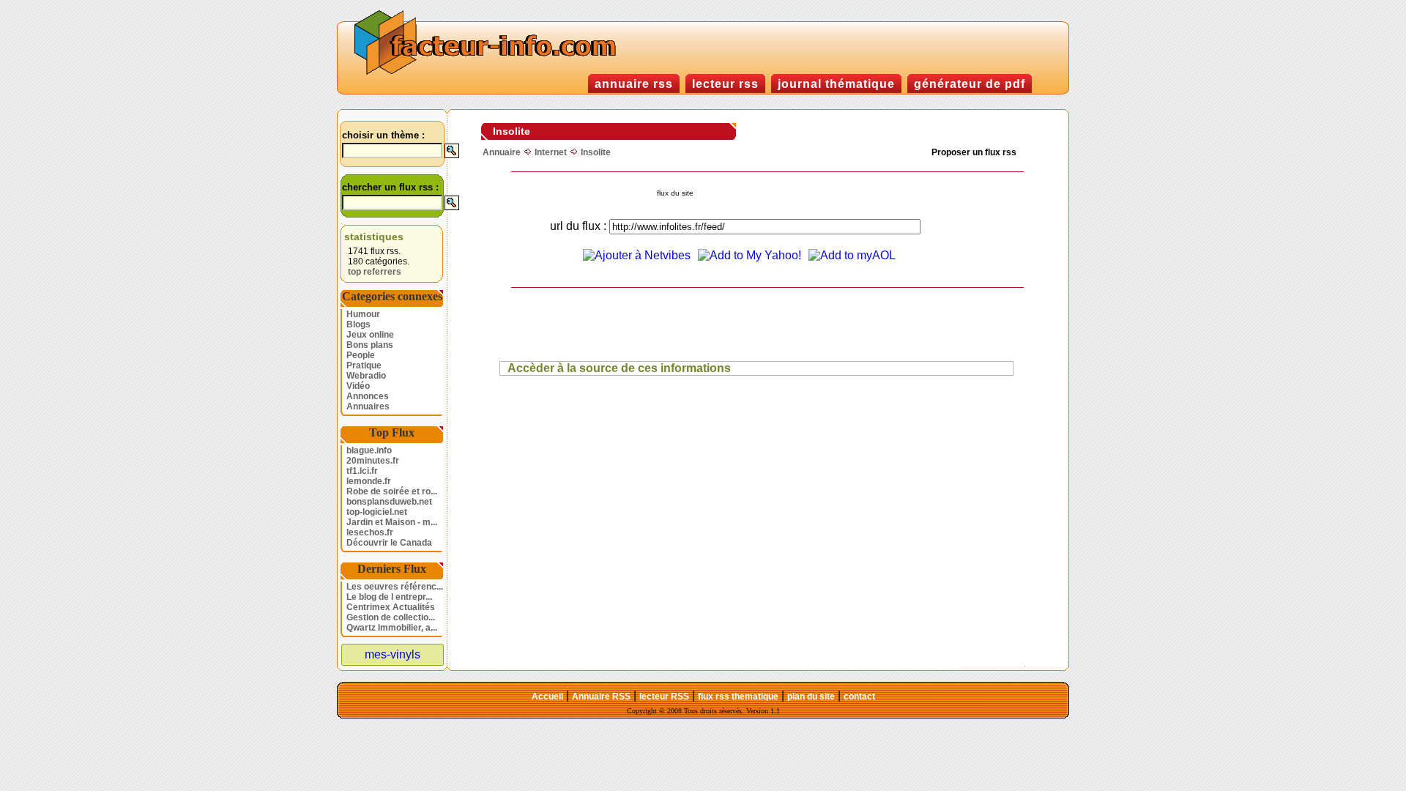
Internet (551, 152)
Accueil (547, 696)
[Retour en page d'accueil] (488, 73)
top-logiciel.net (376, 512)
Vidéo (358, 386)
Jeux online (370, 335)
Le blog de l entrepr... (389, 597)
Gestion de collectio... (390, 617)
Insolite (596, 152)
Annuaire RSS (601, 696)
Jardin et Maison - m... (391, 522)
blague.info (369, 450)
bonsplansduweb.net (389, 502)
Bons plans (369, 345)
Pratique (364, 365)
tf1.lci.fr (362, 471)
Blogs (358, 324)
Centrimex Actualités (390, 607)
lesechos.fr (369, 532)
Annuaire (502, 152)
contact (859, 696)
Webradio (366, 376)
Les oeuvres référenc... (394, 587)
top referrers (374, 272)
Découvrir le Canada (389, 543)
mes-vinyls (392, 654)
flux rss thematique (738, 696)
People (360, 355)
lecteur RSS (664, 696)
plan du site (811, 696)
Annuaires (368, 406)
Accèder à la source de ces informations (619, 368)
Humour (363, 314)
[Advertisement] (736, 324)
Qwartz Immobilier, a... (391, 628)
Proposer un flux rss (973, 152)
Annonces (367, 396)
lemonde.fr (368, 481)
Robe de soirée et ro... (391, 491)
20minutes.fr (372, 461)
